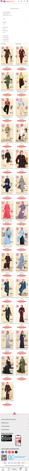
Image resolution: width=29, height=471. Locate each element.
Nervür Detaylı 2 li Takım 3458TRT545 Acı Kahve (21, 169)
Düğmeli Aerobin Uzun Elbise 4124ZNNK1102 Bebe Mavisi (7, 246)
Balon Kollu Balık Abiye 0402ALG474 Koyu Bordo (22, 324)
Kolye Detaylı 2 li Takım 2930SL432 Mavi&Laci (21, 246)
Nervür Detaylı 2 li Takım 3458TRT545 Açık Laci (7, 195)
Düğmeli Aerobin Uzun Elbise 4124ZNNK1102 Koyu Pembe (7, 220)
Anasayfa (2, 470)
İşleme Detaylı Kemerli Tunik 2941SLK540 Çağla (7, 143)
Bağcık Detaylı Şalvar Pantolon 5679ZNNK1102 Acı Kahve (22, 91)
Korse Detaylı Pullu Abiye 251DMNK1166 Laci (21, 350)
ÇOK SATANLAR (5, 39)
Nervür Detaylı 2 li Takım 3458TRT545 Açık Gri (21, 195)
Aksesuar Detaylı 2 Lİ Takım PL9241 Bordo (22, 65)
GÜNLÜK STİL (5, 30)
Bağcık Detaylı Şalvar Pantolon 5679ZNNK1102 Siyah (7, 117)
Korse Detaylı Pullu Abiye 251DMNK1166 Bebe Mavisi (7, 350)
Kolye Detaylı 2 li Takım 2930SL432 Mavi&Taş (21, 272)
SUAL (4, 32)
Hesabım (26, 470)
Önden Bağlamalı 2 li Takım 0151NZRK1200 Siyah (7, 324)
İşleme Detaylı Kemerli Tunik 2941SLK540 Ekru (21, 143)
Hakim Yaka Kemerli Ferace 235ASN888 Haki (22, 375)
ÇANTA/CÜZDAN (6, 37)
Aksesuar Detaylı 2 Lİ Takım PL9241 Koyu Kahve (7, 66)
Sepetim (20, 469)
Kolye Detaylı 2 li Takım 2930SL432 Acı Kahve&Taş (7, 272)
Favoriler (8, 470)
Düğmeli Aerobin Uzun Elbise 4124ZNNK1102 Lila (21, 220)
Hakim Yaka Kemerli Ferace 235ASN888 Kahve (7, 401)
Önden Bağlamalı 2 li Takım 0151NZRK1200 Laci (7, 298)
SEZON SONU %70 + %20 (7, 15)
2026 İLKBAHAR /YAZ (6, 13)
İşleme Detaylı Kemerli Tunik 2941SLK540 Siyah (7, 169)
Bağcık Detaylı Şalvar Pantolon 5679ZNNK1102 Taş (22, 117)
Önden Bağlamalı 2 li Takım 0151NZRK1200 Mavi (22, 298)
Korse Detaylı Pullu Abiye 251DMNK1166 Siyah (7, 375)
